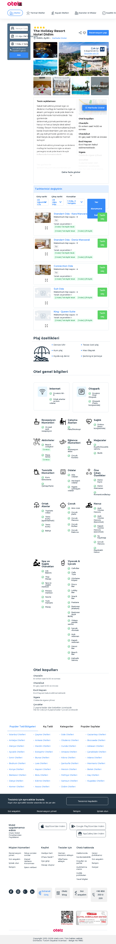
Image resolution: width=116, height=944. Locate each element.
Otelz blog (64, 893)
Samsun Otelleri (69, 781)
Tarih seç (102, 217)
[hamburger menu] (20, 4)
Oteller (17, 13)
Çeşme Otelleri (42, 734)
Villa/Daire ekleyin (62, 860)
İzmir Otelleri (15, 757)
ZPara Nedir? (47, 857)
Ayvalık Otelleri (16, 752)
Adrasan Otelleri (95, 746)
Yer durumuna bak (96, 208)
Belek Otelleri (94, 769)
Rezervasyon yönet (47, 811)
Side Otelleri (67, 734)
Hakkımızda (82, 853)
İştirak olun (102, 811)
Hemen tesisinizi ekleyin (65, 854)
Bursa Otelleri (42, 757)
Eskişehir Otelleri (44, 752)
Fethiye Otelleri (69, 775)
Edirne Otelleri (42, 781)
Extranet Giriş (46, 893)
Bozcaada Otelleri (96, 740)
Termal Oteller (37, 13)
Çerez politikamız (97, 854)
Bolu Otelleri (41, 775)
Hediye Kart (47, 853)
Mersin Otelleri (69, 769)
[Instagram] (18, 891)
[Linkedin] (32, 891)
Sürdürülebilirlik (83, 857)
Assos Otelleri (42, 786)
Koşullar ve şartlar (81, 862)
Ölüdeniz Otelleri (70, 740)
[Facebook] (11, 891)
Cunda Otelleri (68, 746)
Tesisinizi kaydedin (87, 801)
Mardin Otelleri (43, 746)
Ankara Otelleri (42, 740)
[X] (25, 891)
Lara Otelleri (41, 763)
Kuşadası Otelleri (95, 781)
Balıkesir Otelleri (17, 775)
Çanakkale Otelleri (96, 752)
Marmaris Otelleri (96, 763)
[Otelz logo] (14, 5)
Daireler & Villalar (87, 13)
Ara (19, 55)
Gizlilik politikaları (81, 874)
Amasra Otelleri (69, 752)
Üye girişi (45, 861)
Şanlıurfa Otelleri (69, 763)
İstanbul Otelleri (17, 734)
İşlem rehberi (30, 867)
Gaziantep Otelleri (96, 734)
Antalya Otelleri (17, 740)
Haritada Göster (96, 107)
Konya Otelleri (16, 769)
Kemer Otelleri (16, 786)
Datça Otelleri (16, 781)
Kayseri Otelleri (43, 769)
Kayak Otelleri (62, 13)
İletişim (76, 811)
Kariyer (95, 867)
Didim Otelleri (68, 786)
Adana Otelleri (94, 757)
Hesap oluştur (47, 865)
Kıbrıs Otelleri (68, 757)
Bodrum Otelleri (17, 763)
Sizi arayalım (14, 811)
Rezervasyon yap (98, 32)
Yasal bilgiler (82, 879)
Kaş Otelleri (93, 775)
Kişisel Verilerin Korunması (29, 861)
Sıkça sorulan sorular (30, 854)
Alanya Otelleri (16, 746)
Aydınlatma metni (81, 868)
